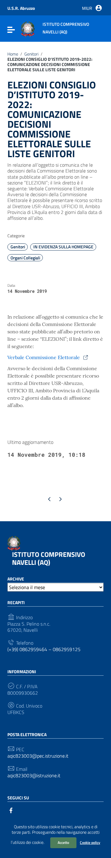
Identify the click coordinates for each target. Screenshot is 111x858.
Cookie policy (90, 842)
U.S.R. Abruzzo (21, 8)
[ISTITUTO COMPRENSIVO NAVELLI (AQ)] (28, 28)
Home (12, 54)
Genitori (31, 54)
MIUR (87, 8)
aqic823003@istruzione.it (33, 775)
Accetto (63, 842)
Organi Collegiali (25, 257)
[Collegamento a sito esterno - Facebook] (11, 809)
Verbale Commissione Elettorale (44, 357)
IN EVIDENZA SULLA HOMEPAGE (63, 246)
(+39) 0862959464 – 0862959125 (43, 649)
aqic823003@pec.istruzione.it (37, 756)
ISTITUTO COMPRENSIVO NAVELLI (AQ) (48, 558)
